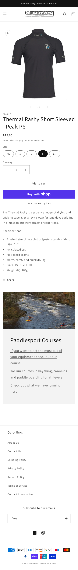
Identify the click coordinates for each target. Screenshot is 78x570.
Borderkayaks (34, 563)
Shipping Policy (17, 459)
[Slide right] (47, 107)
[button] (5, 14)
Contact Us (14, 451)
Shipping (19, 140)
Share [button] (10, 279)
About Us (13, 442)
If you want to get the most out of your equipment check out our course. (36, 356)
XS (8, 154)
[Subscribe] (66, 518)
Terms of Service (17, 485)
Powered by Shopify (48, 563)
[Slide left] (31, 107)
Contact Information (20, 494)
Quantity (7, 162)
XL (54, 154)
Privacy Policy (16, 468)
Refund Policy (16, 477)
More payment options (39, 203)
